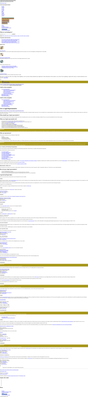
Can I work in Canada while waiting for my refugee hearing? (10, 39)
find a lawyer (9, 35)
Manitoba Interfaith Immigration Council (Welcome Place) (8, 257)
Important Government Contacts (6, 27)
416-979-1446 (4, 302)
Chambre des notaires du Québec (22, 163)
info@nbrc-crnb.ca (5, 272)
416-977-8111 (4, 308)
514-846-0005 (4, 339)
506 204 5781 (4, 271)
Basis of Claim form (14, 35)
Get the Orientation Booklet (6, 30)
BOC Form (13, 122)
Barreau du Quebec (4, 158)
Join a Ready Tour (4, 29)
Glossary (3, 26)
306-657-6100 (4, 352)
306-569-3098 (4, 361)
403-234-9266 (4, 192)
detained (15, 210)
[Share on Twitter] (9, 84)
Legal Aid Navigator (31, 220)
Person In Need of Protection (18, 121)
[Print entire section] (21, 84)
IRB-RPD (15, 124)
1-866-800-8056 (5, 252)
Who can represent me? (7, 91)
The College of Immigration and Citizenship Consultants (28, 160)
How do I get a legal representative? (9, 92)
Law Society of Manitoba (5, 153)
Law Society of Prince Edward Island (7, 157)
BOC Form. (29, 185)
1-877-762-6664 (5, 244)
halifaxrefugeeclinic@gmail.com (6, 292)
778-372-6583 (4, 232)
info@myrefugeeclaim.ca (3, 374)
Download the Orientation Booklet (5, 57)
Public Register (64, 160)
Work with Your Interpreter (6, 95)
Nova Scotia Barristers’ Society (6, 155)
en (5, 4)
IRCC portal (5, 35)
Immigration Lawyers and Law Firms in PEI (8, 317)
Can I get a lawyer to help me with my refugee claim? (9, 40)
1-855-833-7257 (5, 362)
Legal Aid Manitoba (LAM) (6, 247)
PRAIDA (1, 332)
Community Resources (3, 73)
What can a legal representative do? (9, 90)
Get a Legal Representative (6, 82)
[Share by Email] (15, 84)
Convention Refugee (10, 121)
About (3, 25)
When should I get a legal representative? (10, 100)
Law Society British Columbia (6, 152)
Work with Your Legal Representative (7, 94)
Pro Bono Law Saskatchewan (4, 356)
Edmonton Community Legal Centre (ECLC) (18, 196)
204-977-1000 (4, 259)
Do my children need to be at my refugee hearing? (9, 41)
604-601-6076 (4, 213)
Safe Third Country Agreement (24, 35)
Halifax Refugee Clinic (3, 290)
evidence (18, 35)
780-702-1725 (4, 200)
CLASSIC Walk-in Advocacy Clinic (5, 349)
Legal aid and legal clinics (7, 93)
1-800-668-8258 (5, 303)
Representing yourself (5, 105)
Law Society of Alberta (5, 151)
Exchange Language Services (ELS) (12, 375)
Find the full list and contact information (67, 321)
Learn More (6, 77)
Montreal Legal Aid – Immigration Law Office (6, 326)
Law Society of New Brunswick (6, 154)
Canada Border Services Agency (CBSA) (8, 67)
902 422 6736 (4, 293)
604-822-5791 (4, 239)
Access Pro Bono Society (3, 242)
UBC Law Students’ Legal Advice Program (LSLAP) (8, 238)
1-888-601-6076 (9, 213)
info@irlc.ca (4, 234)
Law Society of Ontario (5, 156)
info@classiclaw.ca (5, 353)
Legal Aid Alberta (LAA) (14, 180)
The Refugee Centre (22, 375)
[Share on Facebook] (3, 84)
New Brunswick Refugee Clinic (4, 269)
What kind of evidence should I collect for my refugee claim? (10, 42)
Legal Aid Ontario (3, 299)
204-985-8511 (4, 251)
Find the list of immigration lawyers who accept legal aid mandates (62, 324)
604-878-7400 (4, 243)
